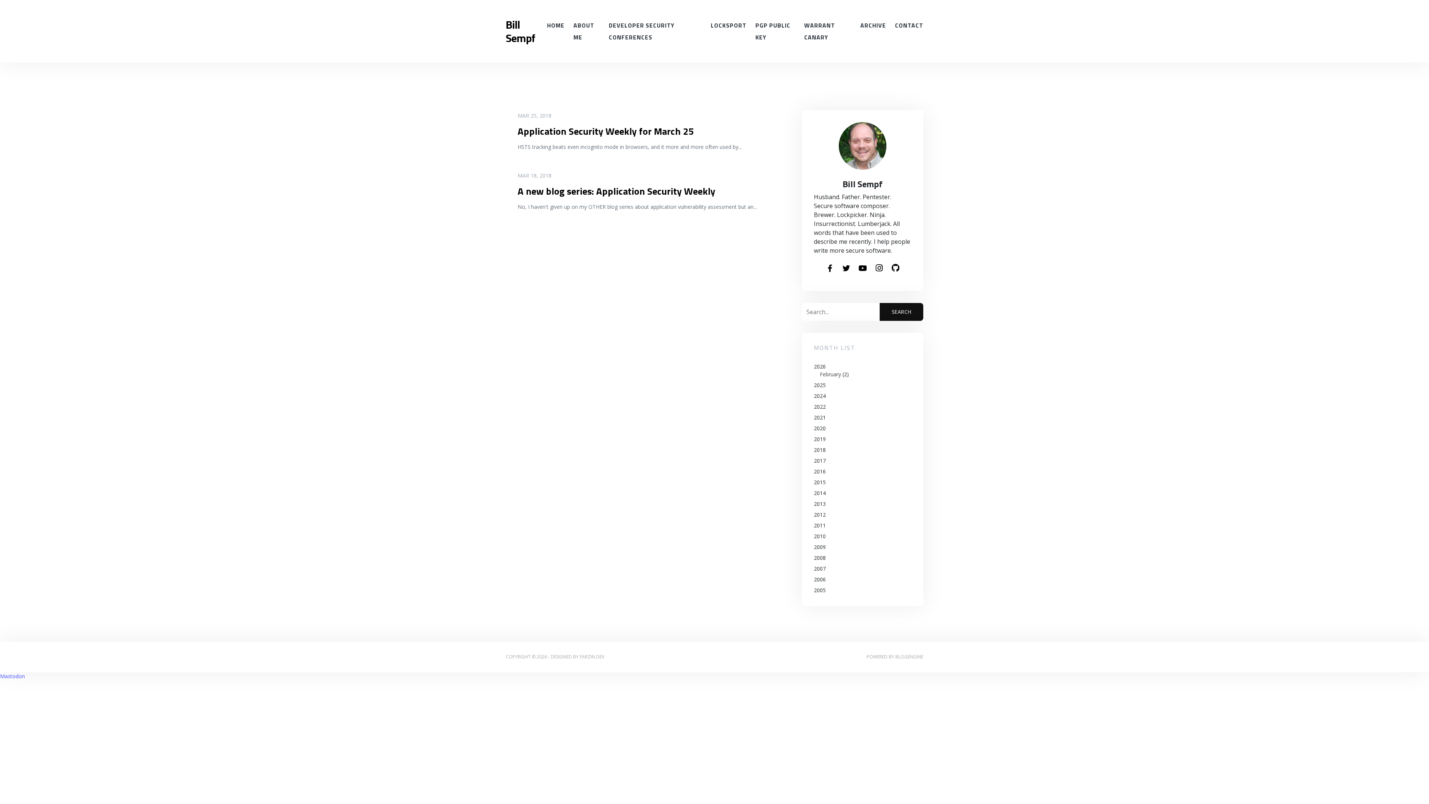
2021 (820, 417)
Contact (909, 25)
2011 (820, 525)
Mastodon (12, 676)
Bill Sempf (520, 31)
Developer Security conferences (641, 31)
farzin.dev (592, 657)
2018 (820, 449)
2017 (820, 460)
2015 (820, 482)
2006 (820, 579)
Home (556, 25)
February (830, 374)
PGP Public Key (772, 31)
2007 (820, 568)
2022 (820, 406)
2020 (820, 428)
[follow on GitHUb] (895, 268)
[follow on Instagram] (879, 268)
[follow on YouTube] (862, 268)
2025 (820, 385)
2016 (820, 471)
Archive (873, 25)
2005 (820, 590)
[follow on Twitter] (846, 268)
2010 (820, 536)
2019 (820, 439)
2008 (820, 557)
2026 (831, 370)
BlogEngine (909, 657)
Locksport (729, 25)
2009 (820, 547)
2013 (820, 503)
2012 (820, 514)
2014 (820, 493)
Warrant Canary (819, 31)
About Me (583, 31)
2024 (820, 395)
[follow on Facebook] (829, 268)
